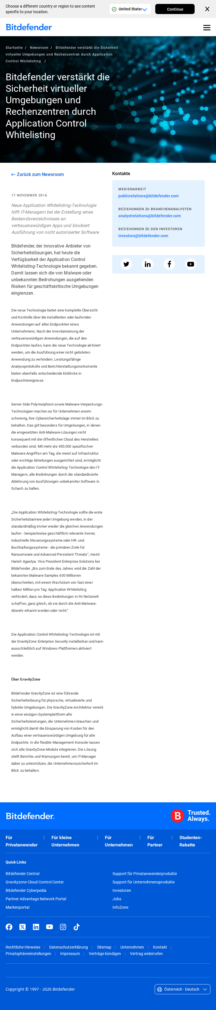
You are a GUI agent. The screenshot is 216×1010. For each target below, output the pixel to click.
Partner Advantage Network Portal (36, 898)
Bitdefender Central (22, 873)
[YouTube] (49, 927)
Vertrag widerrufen (146, 953)
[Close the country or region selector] (207, 9)
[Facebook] (9, 927)
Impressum (70, 953)
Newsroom (39, 47)
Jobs (116, 898)
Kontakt (160, 947)
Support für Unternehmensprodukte (143, 882)
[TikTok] (76, 927)
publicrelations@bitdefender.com (148, 195)
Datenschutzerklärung (68, 947)
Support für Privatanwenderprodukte (144, 873)
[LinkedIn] (36, 927)
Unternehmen (132, 947)
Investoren (121, 890)
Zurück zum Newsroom (40, 174)
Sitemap (104, 947)
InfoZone (120, 907)
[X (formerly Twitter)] (22, 927)
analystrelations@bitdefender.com (149, 215)
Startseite (14, 47)
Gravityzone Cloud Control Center (35, 882)
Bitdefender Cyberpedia (26, 890)
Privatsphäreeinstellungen (28, 953)
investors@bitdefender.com (143, 235)
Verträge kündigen (105, 953)
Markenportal (17, 907)
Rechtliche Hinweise (23, 947)
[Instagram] (63, 927)
